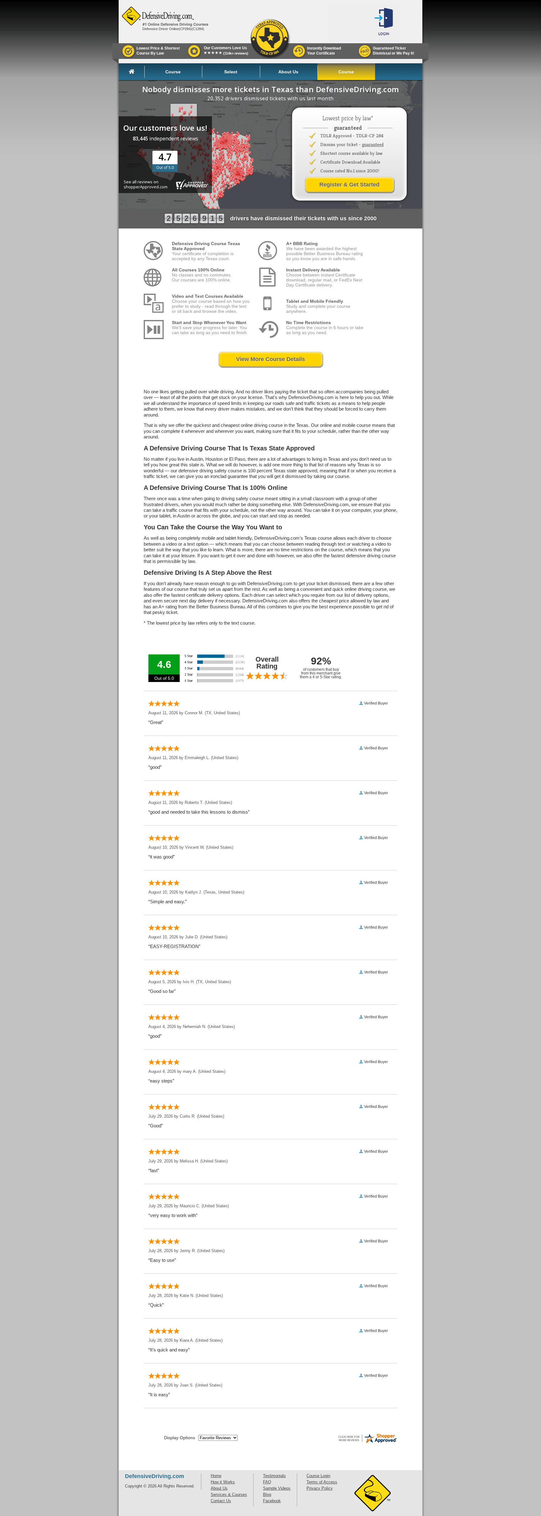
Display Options (179, 1437)
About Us (288, 71)
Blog (267, 1494)
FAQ (267, 1482)
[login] (384, 23)
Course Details (173, 73)
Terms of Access (322, 1482)
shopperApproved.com (145, 187)
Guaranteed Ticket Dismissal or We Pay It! (393, 50)
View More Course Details (270, 359)
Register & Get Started (349, 184)
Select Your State (230, 73)
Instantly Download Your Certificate (324, 50)
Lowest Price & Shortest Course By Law (158, 50)
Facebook (272, 1500)
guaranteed (373, 144)
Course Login (346, 73)
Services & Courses (229, 1494)
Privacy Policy (320, 1488)
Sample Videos (277, 1488)
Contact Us (221, 1500)
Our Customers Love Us (226, 50)
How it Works (223, 1482)
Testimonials (274, 1475)
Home (136, 72)
